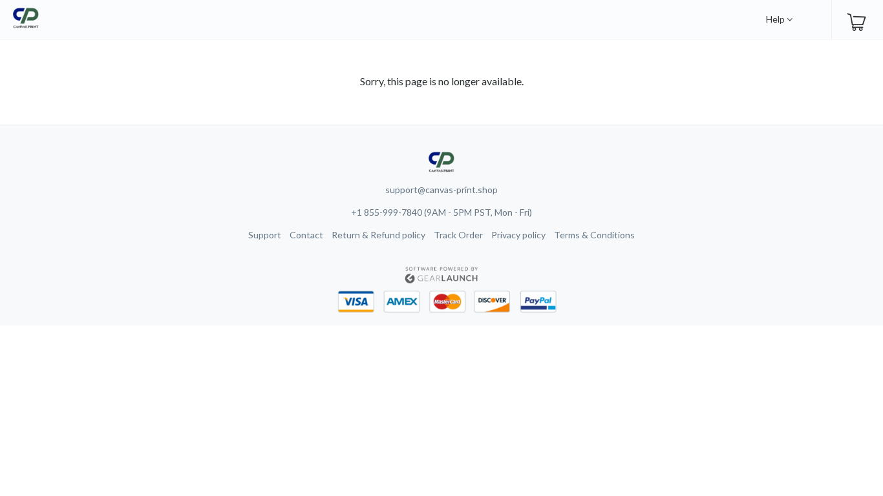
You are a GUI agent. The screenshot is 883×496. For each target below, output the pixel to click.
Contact (306, 234)
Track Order (458, 234)
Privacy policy (518, 234)
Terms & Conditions (594, 234)
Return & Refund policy (378, 234)
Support (264, 234)
